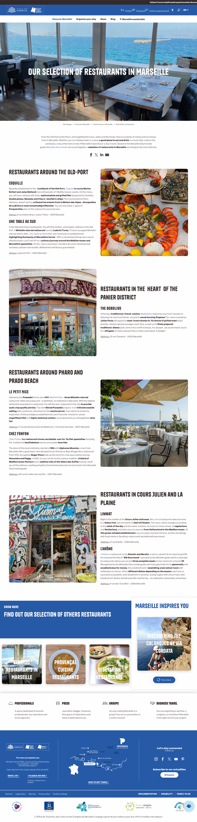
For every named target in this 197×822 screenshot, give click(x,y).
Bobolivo (148, 313)
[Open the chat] (189, 806)
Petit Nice (58, 397)
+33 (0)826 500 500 (36, 775)
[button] (179, 10)
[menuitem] (25, 10)
